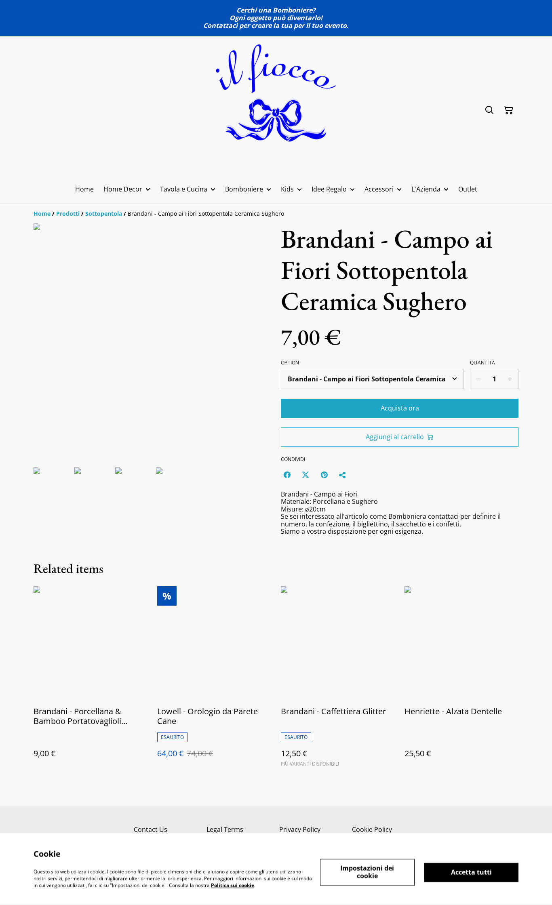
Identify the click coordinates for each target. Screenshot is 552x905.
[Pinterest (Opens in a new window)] (324, 475)
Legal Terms (224, 829)
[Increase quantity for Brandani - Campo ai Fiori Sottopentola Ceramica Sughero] (510, 379)
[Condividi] (343, 475)
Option (290, 363)
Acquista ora (400, 408)
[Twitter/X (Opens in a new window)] (305, 475)
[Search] (489, 110)
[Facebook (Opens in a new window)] (287, 475)
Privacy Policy (299, 829)
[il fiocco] (276, 110)
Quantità (482, 363)
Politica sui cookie (232, 885)
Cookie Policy (372, 829)
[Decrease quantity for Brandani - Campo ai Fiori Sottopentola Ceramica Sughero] (478, 379)
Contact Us (150, 829)
